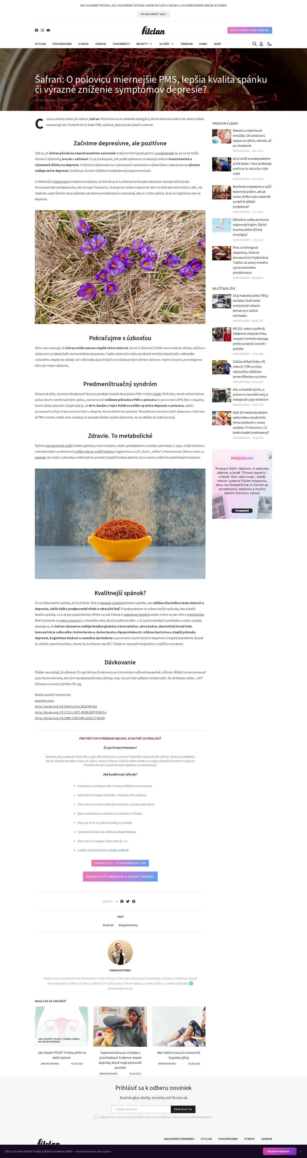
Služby (164, 44)
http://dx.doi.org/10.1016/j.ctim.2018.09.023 (66, 706)
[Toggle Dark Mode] (269, 43)
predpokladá (165, 153)
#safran (108, 925)
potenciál (57, 445)
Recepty (142, 44)
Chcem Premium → (280, 1151)
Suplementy (121, 44)
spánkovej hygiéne (137, 614)
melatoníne (195, 614)
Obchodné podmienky (179, 1139)
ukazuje (40, 457)
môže (79, 451)
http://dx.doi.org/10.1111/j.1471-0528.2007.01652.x (70, 712)
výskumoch (61, 181)
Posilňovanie (62, 44)
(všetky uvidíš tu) (118, 850)
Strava (83, 44)
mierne (89, 451)
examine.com (44, 700)
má (47, 445)
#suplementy (128, 925)
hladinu (108, 451)
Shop (217, 44)
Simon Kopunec (120, 970)
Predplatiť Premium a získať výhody (120, 876)
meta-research (70, 620)
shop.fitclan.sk (127, 832)
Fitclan (40, 44)
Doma (203, 44)
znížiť (68, 445)
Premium (187, 44)
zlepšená (118, 603)
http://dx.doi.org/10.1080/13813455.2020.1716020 (70, 718)
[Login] (261, 43)
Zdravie (100, 44)
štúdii (157, 394)
